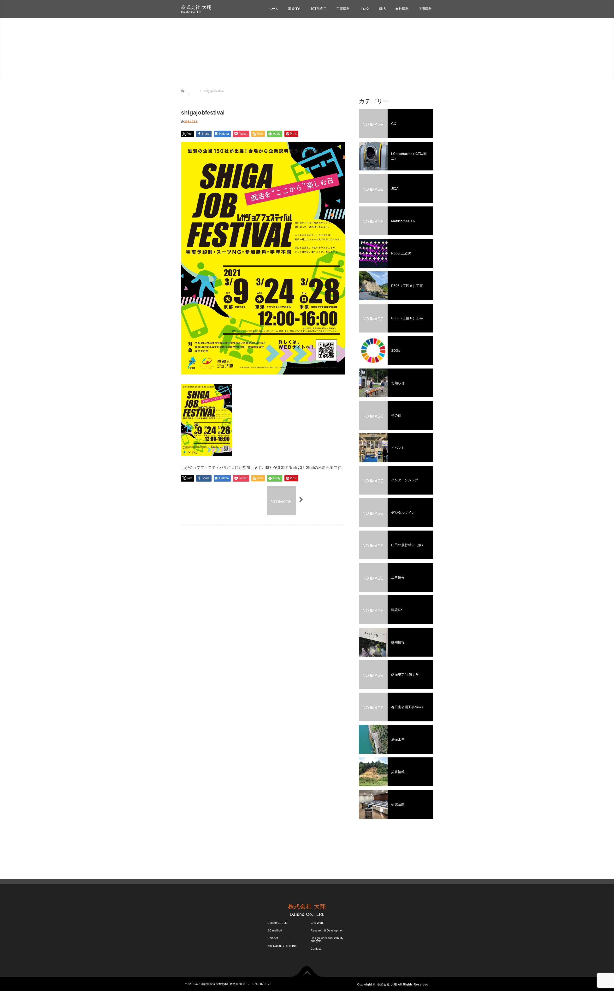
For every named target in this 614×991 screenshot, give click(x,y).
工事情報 (343, 9)
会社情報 (402, 9)
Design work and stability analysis (327, 940)
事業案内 (294, 9)
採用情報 (425, 9)
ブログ (364, 9)
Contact (316, 948)
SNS (382, 9)
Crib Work (317, 923)
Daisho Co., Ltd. (277, 923)
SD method (274, 930)
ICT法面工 (319, 9)
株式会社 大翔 (196, 7)
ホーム (273, 9)
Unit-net (272, 938)
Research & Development (327, 930)
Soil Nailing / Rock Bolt (282, 946)
